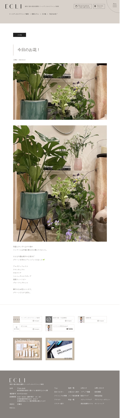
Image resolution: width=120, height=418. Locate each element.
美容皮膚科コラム (87, 403)
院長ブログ (85, 396)
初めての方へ (59, 392)
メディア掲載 (85, 392)
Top (56, 388)
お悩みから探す (73, 392)
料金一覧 (71, 399)
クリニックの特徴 (60, 396)
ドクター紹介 (59, 403)
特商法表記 (99, 396)
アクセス (57, 399)
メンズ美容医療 (73, 396)
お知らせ (84, 388)
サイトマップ (99, 403)
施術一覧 (71, 388)
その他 (19, 35)
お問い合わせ (99, 388)
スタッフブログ (86, 399)
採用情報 (98, 392)
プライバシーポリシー (102, 399)
